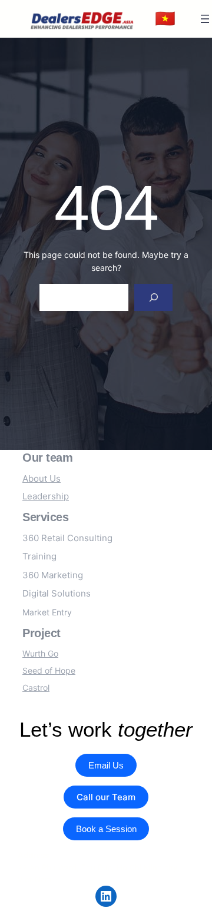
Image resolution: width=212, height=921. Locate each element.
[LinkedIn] (106, 896)
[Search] (153, 298)
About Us (41, 478)
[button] (165, 19)
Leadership (45, 496)
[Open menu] (205, 19)
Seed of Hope (48, 670)
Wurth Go (40, 653)
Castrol (35, 688)
